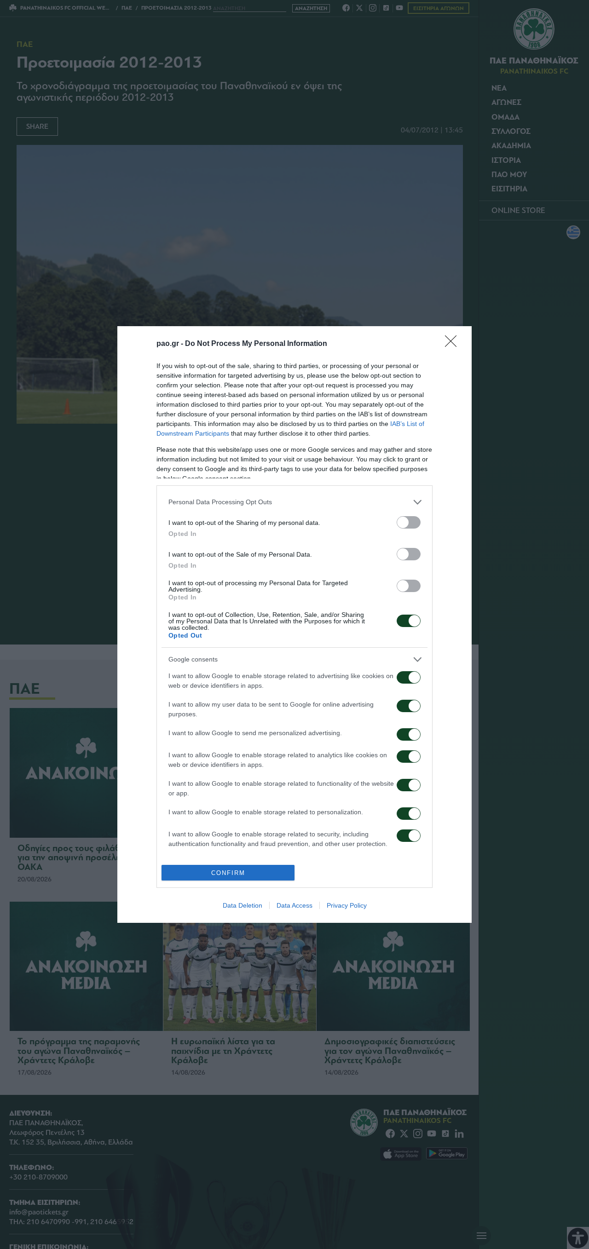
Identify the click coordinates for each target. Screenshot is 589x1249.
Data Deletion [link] (242, 905)
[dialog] (294, 624)
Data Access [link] (294, 905)
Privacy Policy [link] (347, 905)
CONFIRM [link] (228, 872)
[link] (453, 344)
